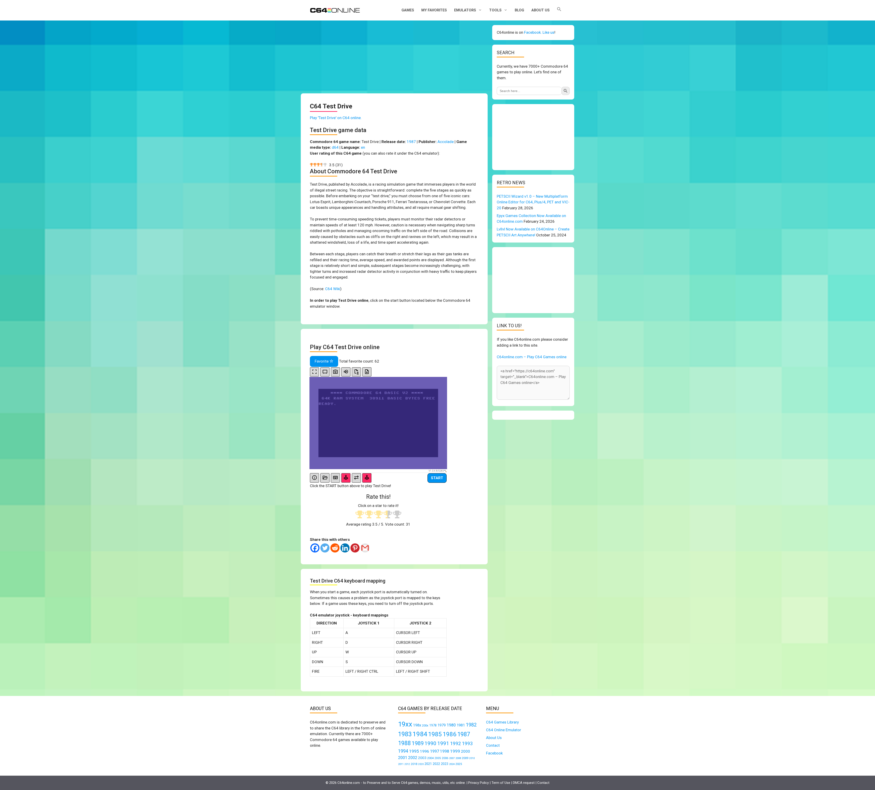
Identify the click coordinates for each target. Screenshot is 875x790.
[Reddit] (335, 547)
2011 (401, 764)
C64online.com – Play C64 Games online (531, 357)
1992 (455, 743)
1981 (461, 725)
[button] (559, 10)
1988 (404, 743)
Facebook (494, 753)
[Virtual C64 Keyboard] (335, 478)
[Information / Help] (314, 478)
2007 (452, 758)
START (437, 478)
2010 (472, 758)
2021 (428, 764)
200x (425, 725)
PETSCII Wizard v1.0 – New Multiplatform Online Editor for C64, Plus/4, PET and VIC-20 (533, 202)
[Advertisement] (394, 57)
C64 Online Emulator (503, 730)
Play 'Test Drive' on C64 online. (336, 117)
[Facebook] (314, 547)
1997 (434, 751)
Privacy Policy (478, 783)
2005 (438, 758)
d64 (335, 147)
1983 (405, 734)
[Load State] (366, 372)
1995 (414, 751)
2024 (452, 764)
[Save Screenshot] (335, 372)
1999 (455, 751)
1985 (435, 734)
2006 (445, 758)
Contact (493, 745)
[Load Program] (324, 478)
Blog (519, 10)
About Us (540, 10)
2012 (407, 764)
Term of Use (501, 783)
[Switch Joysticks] (356, 478)
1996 (424, 751)
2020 (421, 764)
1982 (471, 725)
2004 (430, 758)
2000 (465, 751)
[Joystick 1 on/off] (345, 478)
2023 (444, 764)
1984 (420, 734)
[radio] (359, 515)
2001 (402, 757)
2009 (465, 758)
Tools (495, 10)
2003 (422, 758)
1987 (411, 141)
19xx (405, 724)
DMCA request (524, 783)
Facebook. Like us (539, 32)
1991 (443, 743)
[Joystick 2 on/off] (366, 478)
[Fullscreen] (314, 372)
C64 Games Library (502, 722)
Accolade (446, 141)
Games (407, 10)
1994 (403, 751)
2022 (436, 764)
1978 (433, 725)
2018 (414, 764)
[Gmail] (365, 547)
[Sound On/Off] (345, 372)
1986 (449, 734)
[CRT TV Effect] (324, 372)
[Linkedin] (345, 547)
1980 (451, 725)
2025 (459, 764)
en (363, 147)
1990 (430, 743)
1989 (418, 743)
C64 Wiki (332, 288)
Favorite (322, 361)
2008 (458, 758)
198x (417, 725)
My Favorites (434, 10)
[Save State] (356, 372)
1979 (442, 725)
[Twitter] (324, 547)
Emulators (465, 10)
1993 (467, 743)
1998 (444, 751)
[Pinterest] (355, 547)
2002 (412, 757)
